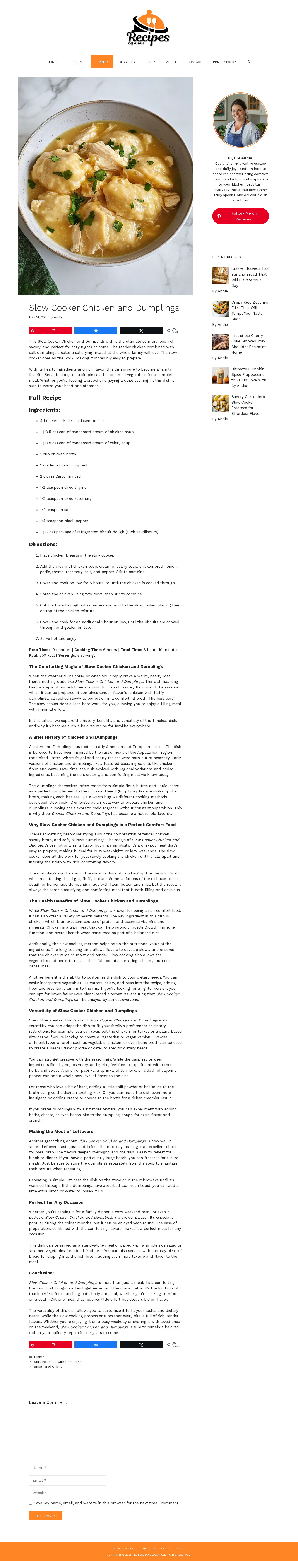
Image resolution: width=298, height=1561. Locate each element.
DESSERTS (127, 62)
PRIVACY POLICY (225, 62)
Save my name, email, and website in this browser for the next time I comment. (106, 1503)
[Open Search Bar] (249, 61)
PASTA (150, 62)
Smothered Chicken (49, 1366)
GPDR (164, 1548)
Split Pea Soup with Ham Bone (57, 1362)
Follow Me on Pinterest (244, 216)
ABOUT (171, 62)
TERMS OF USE (147, 1548)
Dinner (102, 62)
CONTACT (195, 62)
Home (52, 62)
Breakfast (76, 62)
